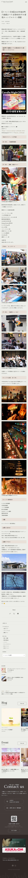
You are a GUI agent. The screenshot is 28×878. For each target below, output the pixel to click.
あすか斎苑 (8, 547)
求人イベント (6, 646)
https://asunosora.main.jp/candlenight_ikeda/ (14, 130)
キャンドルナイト (7, 644)
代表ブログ (6, 628)
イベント (5, 642)
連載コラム (6, 632)
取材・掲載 (6, 638)
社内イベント (6, 648)
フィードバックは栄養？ (7, 729)
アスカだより (6, 626)
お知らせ (8, 23)
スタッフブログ (7, 630)
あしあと (5, 636)
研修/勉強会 (6, 640)
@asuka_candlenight (19, 132)
